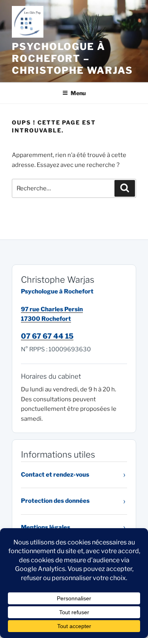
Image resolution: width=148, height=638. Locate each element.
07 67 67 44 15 (47, 336)
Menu (78, 93)
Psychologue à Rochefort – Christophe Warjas (72, 58)
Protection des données (55, 500)
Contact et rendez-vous (55, 474)
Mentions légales (45, 527)
